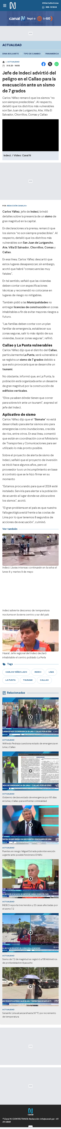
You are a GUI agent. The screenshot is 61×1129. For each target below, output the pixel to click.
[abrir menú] (4, 5)
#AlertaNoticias (50, 3)
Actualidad (13, 62)
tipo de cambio (32, 54)
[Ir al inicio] (13, 5)
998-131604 (51, 7)
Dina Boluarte (10, 54)
